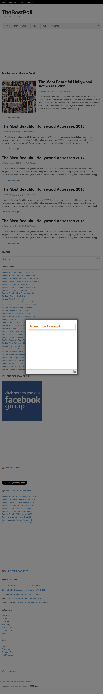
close (74, 371)
